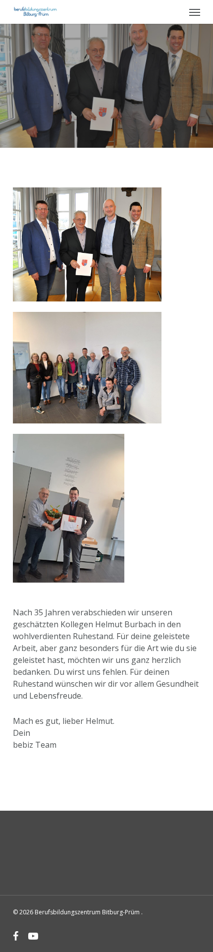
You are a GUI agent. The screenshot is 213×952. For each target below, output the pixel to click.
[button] (194, 12)
